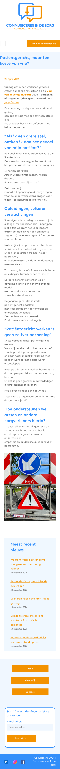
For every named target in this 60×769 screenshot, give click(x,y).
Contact (30, 691)
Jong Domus (11, 102)
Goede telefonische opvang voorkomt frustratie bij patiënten (27, 620)
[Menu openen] (3, 43)
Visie (30, 668)
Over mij (30, 680)
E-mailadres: (14, 721)
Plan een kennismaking (43, 43)
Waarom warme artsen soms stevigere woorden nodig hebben (27, 564)
